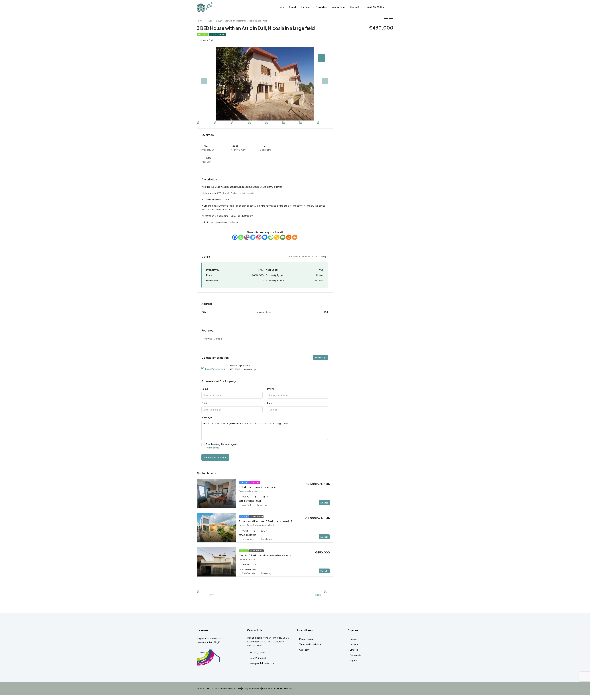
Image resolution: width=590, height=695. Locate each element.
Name (204, 388)
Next (318, 594)
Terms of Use (212, 447)
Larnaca (354, 644)
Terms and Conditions (310, 644)
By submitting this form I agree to (222, 446)
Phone (271, 388)
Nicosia (353, 639)
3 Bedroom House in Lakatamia (257, 487)
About (292, 7)
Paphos (353, 660)
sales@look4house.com (262, 663)
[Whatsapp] (241, 237)
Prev (211, 594)
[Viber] (247, 237)
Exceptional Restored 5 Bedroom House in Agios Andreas (274, 521)
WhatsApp (250, 369)
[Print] (288, 237)
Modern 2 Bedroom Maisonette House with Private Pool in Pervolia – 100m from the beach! (293, 555)
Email (204, 402)
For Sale (202, 35)
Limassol (354, 649)
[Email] (282, 237)
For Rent (244, 482)
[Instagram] (259, 237)
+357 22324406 (375, 7)
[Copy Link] (276, 237)
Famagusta (355, 655)
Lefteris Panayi (256, 517)
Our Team (306, 7)
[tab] (321, 58)
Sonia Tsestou (256, 551)
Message (206, 417)
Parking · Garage (213, 338)
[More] (294, 237)
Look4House (217, 35)
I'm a (269, 402)
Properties (321, 7)
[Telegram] (253, 237)
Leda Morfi (255, 482)
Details (324, 502)
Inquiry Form (338, 7)
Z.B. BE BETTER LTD (282, 688)
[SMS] (270, 237)
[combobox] (297, 409)
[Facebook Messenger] (264, 237)
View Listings (320, 357)
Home (281, 7)
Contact (354, 7)
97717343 (235, 369)
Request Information (215, 457)
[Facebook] (235, 237)
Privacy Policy (306, 639)
